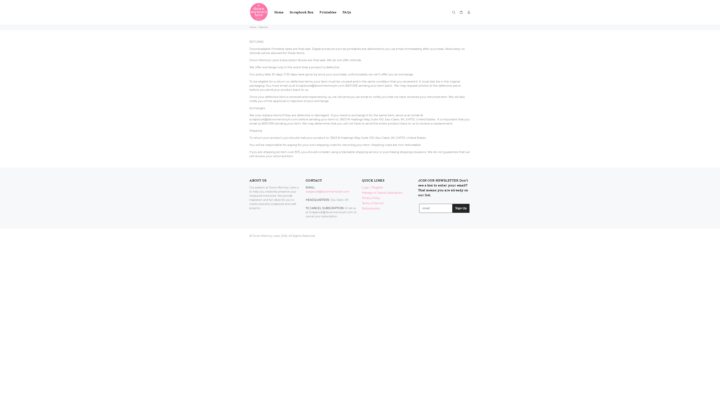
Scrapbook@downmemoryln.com (320, 85)
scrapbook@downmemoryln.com (327, 191)
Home (252, 27)
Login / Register (372, 187)
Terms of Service (373, 203)
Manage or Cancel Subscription (382, 192)
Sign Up (461, 208)
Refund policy (371, 208)
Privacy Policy (371, 198)
